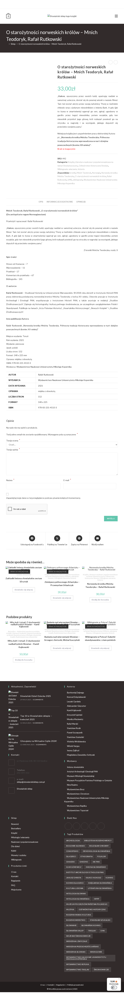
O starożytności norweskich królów (90, 176)
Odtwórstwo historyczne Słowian (93, 165)
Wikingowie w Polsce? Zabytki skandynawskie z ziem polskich (100, 638)
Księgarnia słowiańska (100, 883)
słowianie (71, 925)
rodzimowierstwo (75, 920)
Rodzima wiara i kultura (78, 915)
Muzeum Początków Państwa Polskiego (86, 904)
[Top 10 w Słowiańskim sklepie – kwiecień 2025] (13, 719)
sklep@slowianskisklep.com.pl (31, 782)
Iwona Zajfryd (73, 750)
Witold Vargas (73, 746)
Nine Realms (72, 785)
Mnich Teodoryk (84, 173)
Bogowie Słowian (75, 846)
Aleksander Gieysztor (76, 706)
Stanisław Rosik (74, 728)
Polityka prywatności (75, 985)
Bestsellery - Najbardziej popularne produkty (23, 631)
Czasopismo (72, 851)
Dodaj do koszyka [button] (100, 600)
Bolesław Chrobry (99, 846)
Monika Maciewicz (75, 719)
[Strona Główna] (7, 44)
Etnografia (87, 856)
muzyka (70, 909)
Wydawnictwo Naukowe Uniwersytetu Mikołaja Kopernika (44, 366)
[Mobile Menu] (116, 16)
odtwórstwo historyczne (92, 909)
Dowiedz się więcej (24, 590)
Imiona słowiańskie (75, 767)
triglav (92, 930)
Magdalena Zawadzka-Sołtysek (81, 755)
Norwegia (96, 173)
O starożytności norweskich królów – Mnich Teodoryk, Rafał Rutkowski (50, 44)
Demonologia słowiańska (96, 851)
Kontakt (14, 876)
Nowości (15, 824)
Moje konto (16, 889)
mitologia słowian (76, 893)
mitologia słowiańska (77, 899)
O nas (13, 872)
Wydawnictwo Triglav (77, 969)
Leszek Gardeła (74, 701)
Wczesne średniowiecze (78, 936)
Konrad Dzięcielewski (76, 697)
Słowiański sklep (24, 788)
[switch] (114, 987)
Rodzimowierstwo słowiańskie (26, 637)
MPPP (96, 899)
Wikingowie (16, 859)
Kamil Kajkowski (74, 710)
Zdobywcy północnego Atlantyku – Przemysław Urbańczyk (62, 583)
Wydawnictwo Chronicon (78, 794)
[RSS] (101, 826)
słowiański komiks (91, 925)
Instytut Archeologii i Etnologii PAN (82, 771)
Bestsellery (16, 828)
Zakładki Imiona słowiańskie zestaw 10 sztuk (24, 580)
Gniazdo (70, 862)
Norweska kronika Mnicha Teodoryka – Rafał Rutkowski (100, 585)
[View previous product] (110, 62)
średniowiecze (101, 969)
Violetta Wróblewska (76, 741)
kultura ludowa (74, 888)
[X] (56, 3)
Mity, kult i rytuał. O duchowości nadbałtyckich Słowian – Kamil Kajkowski (24, 643)
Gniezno (84, 862)
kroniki (73, 173)
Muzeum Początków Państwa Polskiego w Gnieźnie (89, 780)
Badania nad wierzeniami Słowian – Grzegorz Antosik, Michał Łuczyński (62, 638)
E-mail (67, 479)
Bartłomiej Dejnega (75, 692)
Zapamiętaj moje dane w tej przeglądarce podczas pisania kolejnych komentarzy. (43, 498)
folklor (101, 856)
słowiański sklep (74, 930)
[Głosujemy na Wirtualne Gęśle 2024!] (13, 742)
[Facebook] (60, 3)
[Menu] (119, 979)
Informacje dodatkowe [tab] (60, 202)
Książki (71, 162)
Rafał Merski (72, 724)
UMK (70, 180)
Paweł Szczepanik (75, 732)
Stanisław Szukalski (75, 737)
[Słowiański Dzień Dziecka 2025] (13, 697)
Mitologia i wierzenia (20, 837)
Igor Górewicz (73, 867)
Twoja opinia (13, 449)
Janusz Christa (73, 877)
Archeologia (73, 840)
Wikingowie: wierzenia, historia (71, 169)
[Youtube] (67, 3)
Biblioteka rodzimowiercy (97, 840)
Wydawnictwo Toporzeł (77, 810)
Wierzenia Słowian (75, 952)
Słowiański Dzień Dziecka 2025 (35, 696)
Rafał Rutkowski (46, 374)
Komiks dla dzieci (75, 883)
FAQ (13, 885)
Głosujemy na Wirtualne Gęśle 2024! (38, 741)
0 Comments (38, 699)
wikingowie (78, 180)
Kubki (13, 851)
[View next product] (116, 62)
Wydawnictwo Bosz (75, 789)
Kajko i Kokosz (93, 877)
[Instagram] (63, 3)
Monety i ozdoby (18, 855)
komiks (109, 877)
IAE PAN (96, 862)
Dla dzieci (15, 846)
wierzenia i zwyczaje (76, 941)
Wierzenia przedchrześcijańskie (82, 946)
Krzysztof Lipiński (74, 715)
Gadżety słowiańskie (23, 574)
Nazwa (10, 479)
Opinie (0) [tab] (80, 202)
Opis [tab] (41, 202)
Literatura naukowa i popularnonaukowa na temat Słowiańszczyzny (62, 575)
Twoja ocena (13, 441)
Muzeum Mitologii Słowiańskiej (80, 776)
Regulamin (15, 881)
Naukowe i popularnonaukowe (24, 842)
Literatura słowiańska (99, 888)
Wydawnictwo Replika (77, 806)
